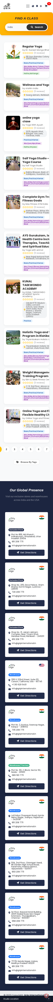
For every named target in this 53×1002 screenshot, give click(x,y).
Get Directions (28, 552)
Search (38, 27)
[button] (37, 6)
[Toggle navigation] (28, 6)
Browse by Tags (28, 462)
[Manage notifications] (46, 996)
